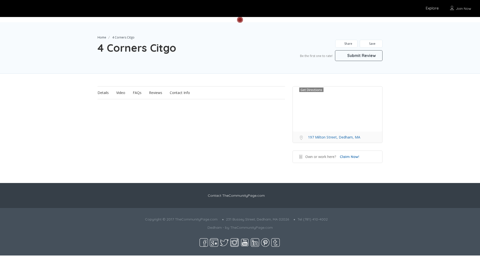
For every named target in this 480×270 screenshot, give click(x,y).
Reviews (155, 92)
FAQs (137, 92)
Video (120, 92)
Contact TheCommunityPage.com (236, 195)
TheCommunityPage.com (251, 227)
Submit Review (361, 55)
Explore (432, 8)
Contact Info (180, 92)
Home (102, 37)
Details (103, 92)
